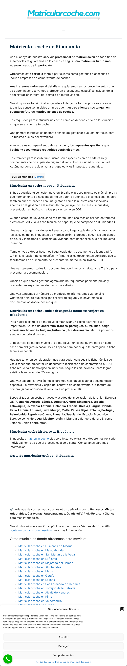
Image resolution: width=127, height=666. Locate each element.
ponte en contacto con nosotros (31, 530)
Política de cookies (45, 662)
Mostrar (38, 176)
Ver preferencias (63, 655)
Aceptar (63, 637)
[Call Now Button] (7, 659)
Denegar (63, 646)
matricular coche (38, 438)
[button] (122, 609)
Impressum (86, 662)
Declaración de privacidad (67, 662)
